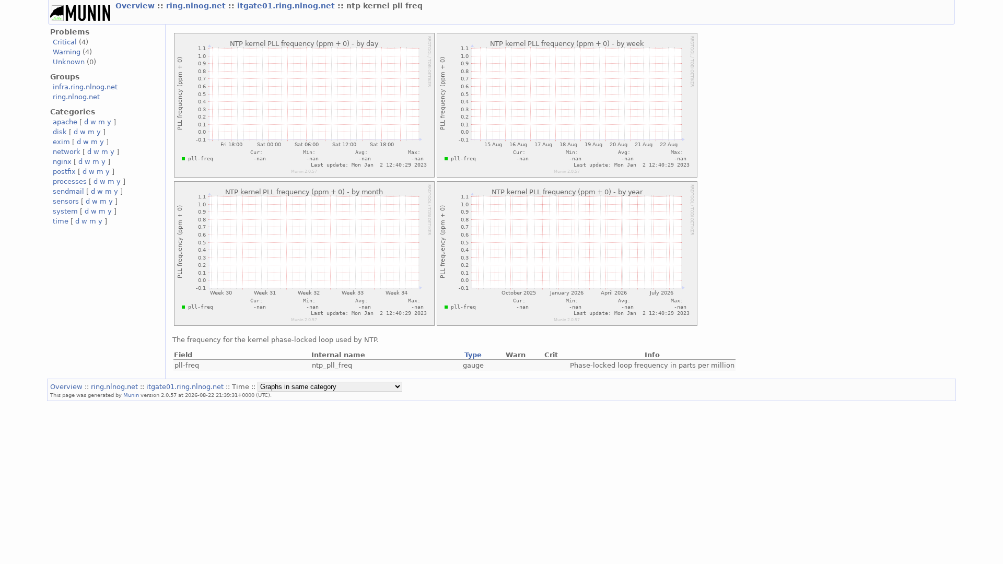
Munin (131, 395)
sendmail (68, 191)
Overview (136, 6)
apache (65, 122)
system (65, 211)
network (66, 152)
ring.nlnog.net (197, 6)
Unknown (69, 62)
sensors (66, 201)
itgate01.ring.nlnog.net (287, 6)
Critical (65, 42)
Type (473, 355)
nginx (62, 162)
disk (60, 132)
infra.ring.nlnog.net (85, 87)
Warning (66, 52)
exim (61, 142)
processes (70, 181)
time (60, 221)
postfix (64, 171)
